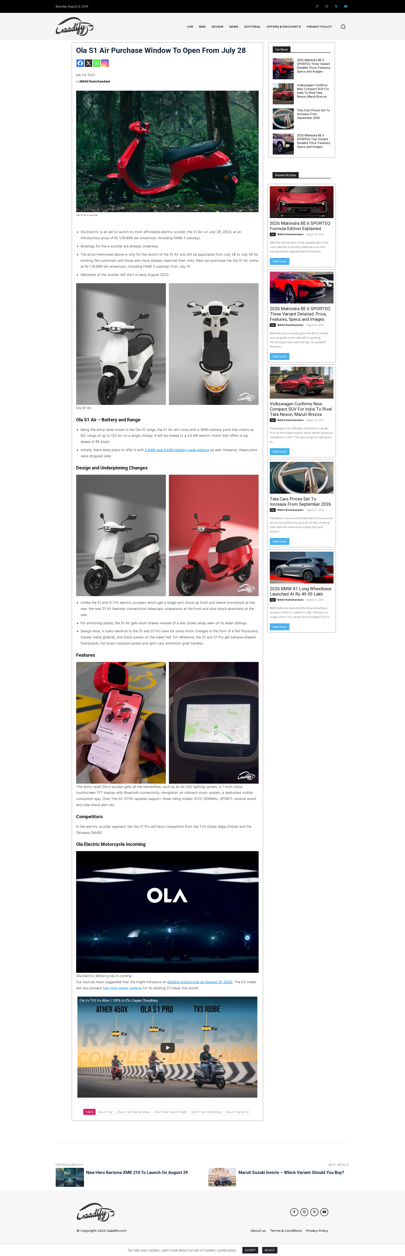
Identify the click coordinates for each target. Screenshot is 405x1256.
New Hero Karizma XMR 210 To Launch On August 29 (137, 1172)
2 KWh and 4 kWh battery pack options (177, 450)
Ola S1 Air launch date (171, 1112)
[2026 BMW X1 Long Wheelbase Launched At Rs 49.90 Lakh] (301, 568)
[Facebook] (317, 6)
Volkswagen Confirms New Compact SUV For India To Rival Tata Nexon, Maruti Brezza (313, 90)
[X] (88, 63)
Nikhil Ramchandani (95, 81)
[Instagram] (326, 6)
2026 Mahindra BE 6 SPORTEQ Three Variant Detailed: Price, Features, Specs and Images (314, 65)
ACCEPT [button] (250, 1250)
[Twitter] (336, 6)
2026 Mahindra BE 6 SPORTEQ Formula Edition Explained (300, 226)
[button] (343, 26)
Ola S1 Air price (237, 1112)
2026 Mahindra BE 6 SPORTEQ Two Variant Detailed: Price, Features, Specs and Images (314, 141)
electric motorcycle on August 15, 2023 (199, 982)
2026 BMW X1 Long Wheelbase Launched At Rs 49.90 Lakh (300, 591)
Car (272, 234)
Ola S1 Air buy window (133, 1112)
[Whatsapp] (96, 63)
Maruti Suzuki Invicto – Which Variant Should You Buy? (291, 1172)
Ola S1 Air (105, 1112)
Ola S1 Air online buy (207, 1112)
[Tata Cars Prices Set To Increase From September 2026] (283, 118)
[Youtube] (345, 6)
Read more (279, 261)
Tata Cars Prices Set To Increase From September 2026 (313, 114)
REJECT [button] (270, 1250)
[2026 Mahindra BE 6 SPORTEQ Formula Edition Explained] (301, 202)
